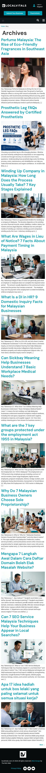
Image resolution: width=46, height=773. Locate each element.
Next (42, 745)
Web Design (36, 761)
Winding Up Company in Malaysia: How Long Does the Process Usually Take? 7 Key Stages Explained (22, 180)
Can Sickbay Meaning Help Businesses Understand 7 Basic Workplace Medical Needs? (20, 366)
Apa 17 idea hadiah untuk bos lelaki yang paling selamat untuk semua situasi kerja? (20, 691)
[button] (3, 20)
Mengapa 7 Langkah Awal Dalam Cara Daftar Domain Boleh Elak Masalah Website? (22, 560)
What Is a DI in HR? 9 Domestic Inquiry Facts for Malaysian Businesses (22, 304)
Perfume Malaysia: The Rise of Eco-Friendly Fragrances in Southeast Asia (23, 46)
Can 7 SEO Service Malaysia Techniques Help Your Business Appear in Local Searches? (19, 625)
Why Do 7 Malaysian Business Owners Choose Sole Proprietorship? (19, 497)
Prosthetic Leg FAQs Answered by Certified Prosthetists (21, 112)
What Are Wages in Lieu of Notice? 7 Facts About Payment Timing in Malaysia (23, 243)
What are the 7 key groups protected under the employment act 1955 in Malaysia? (22, 432)
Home (3, 26)
